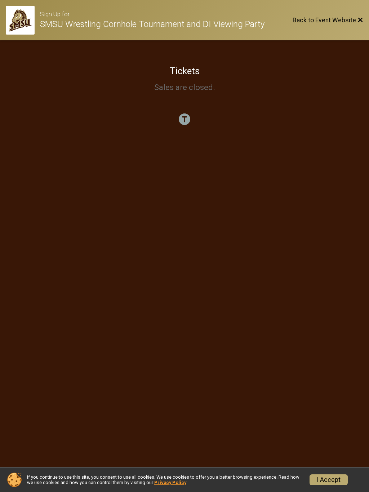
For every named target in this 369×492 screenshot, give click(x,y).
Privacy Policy (170, 482)
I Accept (329, 479)
